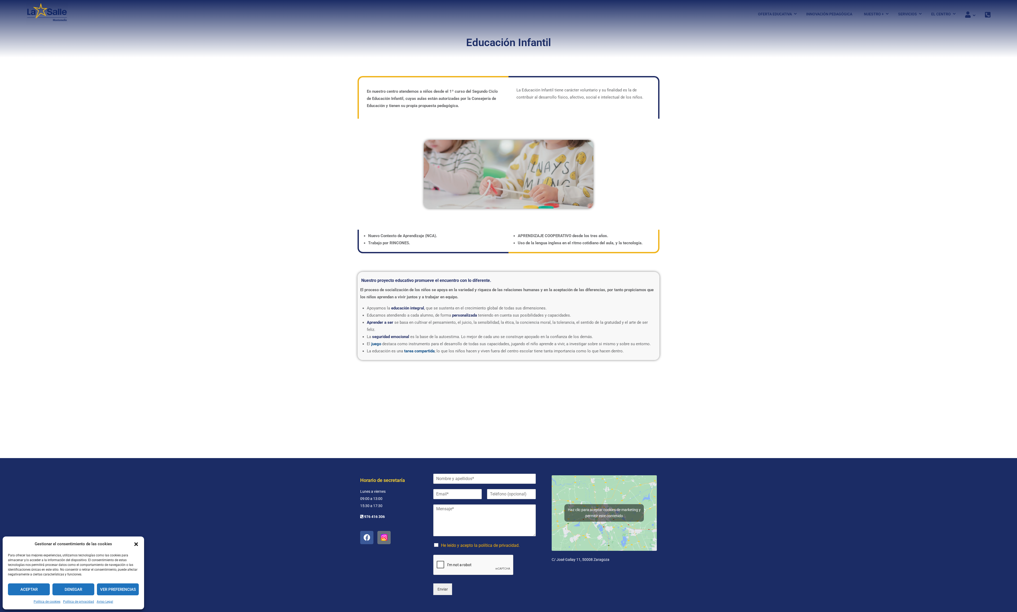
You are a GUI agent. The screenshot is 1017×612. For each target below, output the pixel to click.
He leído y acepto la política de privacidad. (480, 545)
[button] (136, 544)
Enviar (443, 589)
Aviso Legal (105, 602)
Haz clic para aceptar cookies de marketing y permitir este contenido (604, 513)
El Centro (941, 14)
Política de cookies (47, 602)
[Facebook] (366, 537)
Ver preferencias (118, 589)
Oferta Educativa (775, 14)
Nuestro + (874, 14)
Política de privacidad (78, 602)
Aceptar (29, 589)
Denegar (73, 589)
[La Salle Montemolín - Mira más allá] (47, 14)
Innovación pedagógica (829, 14)
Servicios (907, 14)
